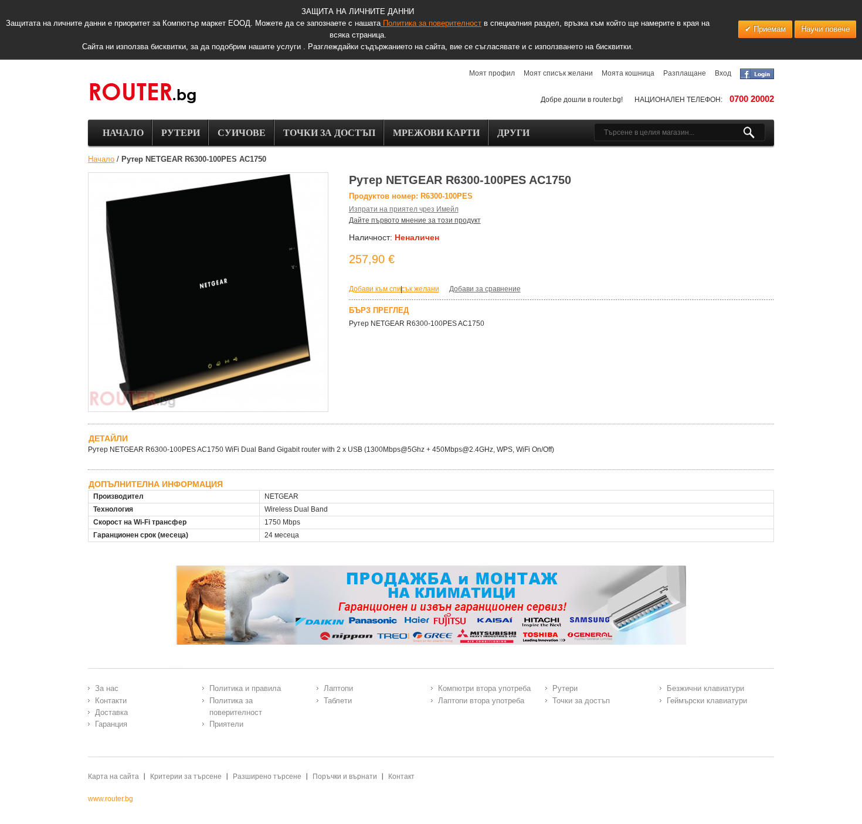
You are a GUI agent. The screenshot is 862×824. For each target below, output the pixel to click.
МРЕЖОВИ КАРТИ (436, 133)
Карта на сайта (113, 776)
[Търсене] (754, 132)
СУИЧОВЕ (242, 133)
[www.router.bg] (142, 94)
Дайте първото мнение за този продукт (415, 220)
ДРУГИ (513, 133)
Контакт (401, 776)
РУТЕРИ (180, 133)
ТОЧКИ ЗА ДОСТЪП (329, 133)
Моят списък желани (558, 73)
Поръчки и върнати (345, 776)
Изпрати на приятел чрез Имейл (404, 209)
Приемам (768, 29)
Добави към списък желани (394, 289)
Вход (723, 73)
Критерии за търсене (186, 776)
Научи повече (825, 29)
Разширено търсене (267, 776)
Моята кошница (628, 73)
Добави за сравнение (485, 289)
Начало (101, 159)
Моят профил (492, 73)
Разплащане (684, 73)
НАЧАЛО (123, 133)
